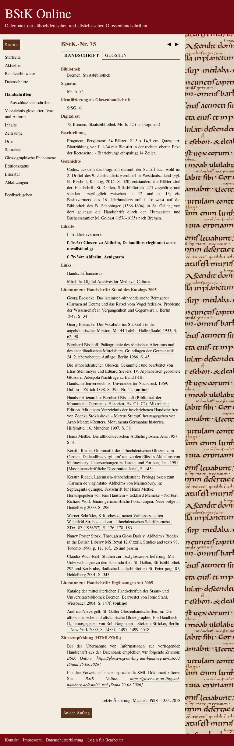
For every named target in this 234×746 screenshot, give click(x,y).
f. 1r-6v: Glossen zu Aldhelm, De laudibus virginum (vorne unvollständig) (121, 245)
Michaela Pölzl (145, 700)
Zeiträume (14, 133)
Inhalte (11, 125)
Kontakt (12, 740)
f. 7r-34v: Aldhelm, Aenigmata (95, 257)
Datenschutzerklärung (64, 740)
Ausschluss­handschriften (30, 102)
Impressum (32, 740)
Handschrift (81, 55)
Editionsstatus (17, 166)
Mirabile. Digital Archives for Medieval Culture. (109, 281)
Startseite (13, 57)
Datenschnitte (16, 82)
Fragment (150, 124)
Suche (11, 44)
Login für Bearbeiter (105, 740)
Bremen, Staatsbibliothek (88, 75)
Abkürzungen (16, 182)
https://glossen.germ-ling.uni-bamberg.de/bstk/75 (138, 658)
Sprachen (13, 149)
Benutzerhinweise (20, 73)
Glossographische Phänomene (30, 158)
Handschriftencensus (84, 273)
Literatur (12, 174)
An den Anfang (76, 713)
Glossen (116, 55)
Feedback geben (18, 195)
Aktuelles (13, 65)
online (141, 389)
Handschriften (18, 94)
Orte (8, 141)
